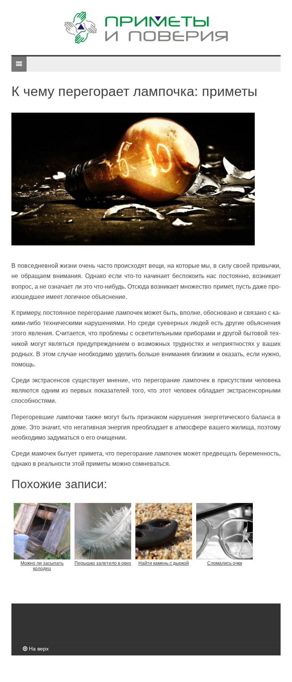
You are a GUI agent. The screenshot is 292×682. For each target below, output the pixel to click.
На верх (38, 649)
